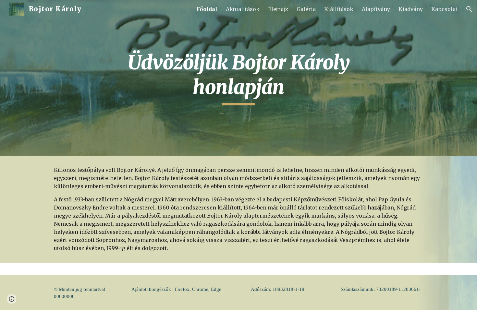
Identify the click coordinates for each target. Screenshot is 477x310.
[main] (238, 78)
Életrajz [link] (278, 9)
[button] (469, 9)
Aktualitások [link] (243, 9)
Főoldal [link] (206, 9)
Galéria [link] (306, 9)
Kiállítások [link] (338, 9)
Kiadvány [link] (410, 9)
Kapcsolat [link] (444, 9)
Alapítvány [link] (376, 9)
